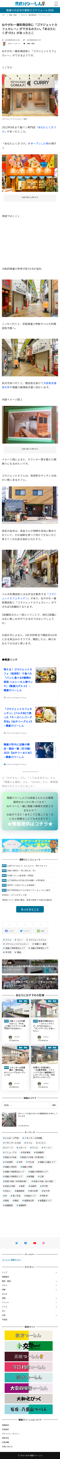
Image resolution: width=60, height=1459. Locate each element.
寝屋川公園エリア (47, 1162)
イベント (5, 1302)
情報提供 (5, 1276)
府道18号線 (10, 1186)
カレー (20, 939)
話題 (4, 1298)
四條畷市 (40, 1152)
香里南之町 (29, 1200)
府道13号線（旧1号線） (44, 1181)
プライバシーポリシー (11, 1433)
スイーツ (9, 1147)
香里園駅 (9, 1205)
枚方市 (46, 1190)
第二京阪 (16, 1195)
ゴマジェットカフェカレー (17, 943)
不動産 (4, 1319)
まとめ (4, 1294)
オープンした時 (40, 143)
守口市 (31, 1162)
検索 (54, 1105)
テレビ (35, 1147)
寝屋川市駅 (27, 1166)
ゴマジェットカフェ (37, 939)
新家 (23, 1186)
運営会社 (5, 1438)
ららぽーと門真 (12, 1138)
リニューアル (11, 1152)
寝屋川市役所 (11, 1166)
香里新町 (22, 1205)
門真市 (45, 1195)
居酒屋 (31, 1176)
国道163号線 (10, 1157)
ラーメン (47, 1147)
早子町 (8, 952)
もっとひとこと (30, 909)
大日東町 (9, 1162)
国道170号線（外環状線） (33, 1157)
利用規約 (5, 1429)
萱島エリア (31, 1195)
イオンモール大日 (13, 1142)
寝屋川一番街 (40, 943)
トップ (4, 1272)
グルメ (4, 1285)
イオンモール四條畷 (33, 1138)
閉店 (7, 1200)
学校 (21, 1162)
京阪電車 (26, 1152)
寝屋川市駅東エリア (39, 948)
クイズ (4, 1306)
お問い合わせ (7, 1446)
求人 (4, 1311)
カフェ (8, 939)
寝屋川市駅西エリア (14, 1176)
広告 (4, 1315)
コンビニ (42, 1142)
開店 (19, 952)
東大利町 (34, 1190)
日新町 (33, 1186)
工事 (42, 1176)
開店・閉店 (31, 43)
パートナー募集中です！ (12, 1259)
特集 (4, 1289)
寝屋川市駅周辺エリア (15, 948)
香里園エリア (46, 1200)
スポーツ (22, 1147)
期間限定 (20, 1190)
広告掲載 (5, 1442)
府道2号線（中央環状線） (16, 1181)
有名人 (8, 1190)
